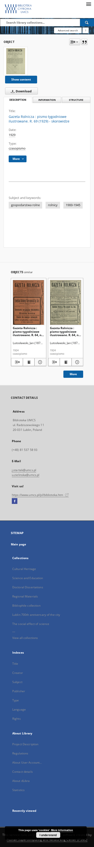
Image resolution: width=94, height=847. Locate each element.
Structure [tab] (76, 100)
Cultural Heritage (24, 569)
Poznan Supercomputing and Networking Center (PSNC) (47, 840)
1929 (12, 135)
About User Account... (27, 762)
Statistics (18, 790)
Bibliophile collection (26, 605)
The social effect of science (30, 624)
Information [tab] (47, 100)
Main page (18, 544)
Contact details (22, 772)
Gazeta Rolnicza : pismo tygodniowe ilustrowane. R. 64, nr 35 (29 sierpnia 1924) (65, 331)
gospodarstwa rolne (25, 205)
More (73, 374)
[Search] (87, 22)
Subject (17, 682)
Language (19, 709)
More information (62, 830)
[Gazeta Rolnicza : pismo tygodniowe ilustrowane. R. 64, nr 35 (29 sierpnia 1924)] (65, 302)
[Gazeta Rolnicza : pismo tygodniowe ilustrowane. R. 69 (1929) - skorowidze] (15, 61)
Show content (21, 79)
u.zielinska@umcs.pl (25, 475)
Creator (17, 673)
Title (15, 664)
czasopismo (17, 148)
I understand (48, 835)
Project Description (25, 744)
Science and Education (27, 578)
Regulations (20, 753)
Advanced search (68, 30)
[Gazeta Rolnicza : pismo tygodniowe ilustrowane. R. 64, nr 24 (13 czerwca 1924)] (28, 302)
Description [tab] (17, 100)
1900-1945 (73, 205)
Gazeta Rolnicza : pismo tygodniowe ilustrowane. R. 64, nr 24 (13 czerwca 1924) (28, 331)
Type (15, 700)
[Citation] (84, 42)
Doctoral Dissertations (27, 587)
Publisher (18, 691)
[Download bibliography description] (17, 362)
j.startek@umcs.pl (24, 470)
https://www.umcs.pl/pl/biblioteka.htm (38, 495)
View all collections (25, 638)
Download (23, 91)
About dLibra (21, 781)
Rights (16, 719)
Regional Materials (25, 596)
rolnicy (53, 205)
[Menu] (88, 4)
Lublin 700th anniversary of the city (36, 615)
